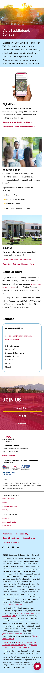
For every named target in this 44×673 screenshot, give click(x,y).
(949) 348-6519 (12, 339)
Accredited (6, 642)
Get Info (22, 423)
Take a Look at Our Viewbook (15, 259)
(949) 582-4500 (8, 455)
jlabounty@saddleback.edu (12, 604)
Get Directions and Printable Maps (17, 126)
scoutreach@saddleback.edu (18, 336)
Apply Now (22, 408)
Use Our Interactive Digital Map (16, 122)
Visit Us (22, 415)
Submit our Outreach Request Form (18, 264)
